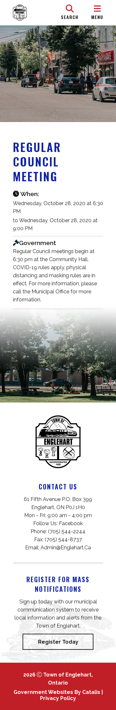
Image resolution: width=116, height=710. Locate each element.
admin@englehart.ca (66, 547)
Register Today (58, 642)
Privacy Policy (58, 698)
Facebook (71, 523)
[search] (69, 13)
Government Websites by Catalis (57, 692)
